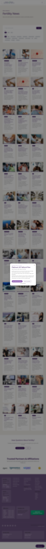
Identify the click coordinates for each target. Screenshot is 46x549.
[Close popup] (34, 265)
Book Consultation (27, 281)
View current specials (23, 283)
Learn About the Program (17, 281)
